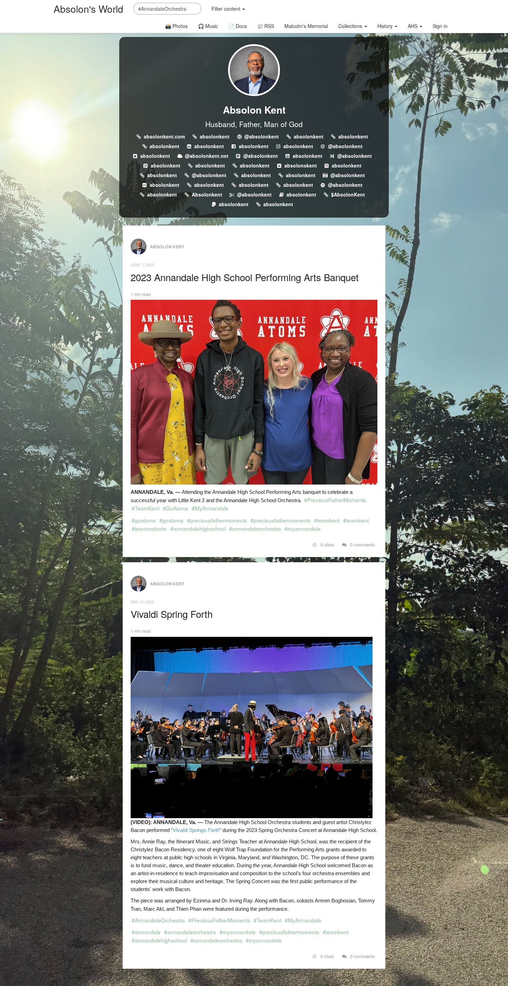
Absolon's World (88, 9)
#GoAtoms (175, 508)
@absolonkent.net (206, 155)
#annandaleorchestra (255, 528)
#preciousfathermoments (217, 520)
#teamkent (327, 520)
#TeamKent (145, 508)
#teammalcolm (149, 528)
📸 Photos (176, 25)
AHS (413, 25)
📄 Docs (237, 25)
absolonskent (300, 165)
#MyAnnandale (210, 508)
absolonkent (214, 136)
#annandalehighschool (198, 528)
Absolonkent (207, 194)
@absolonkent (261, 136)
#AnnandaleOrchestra (158, 920)
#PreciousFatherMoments (335, 500)
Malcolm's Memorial (306, 25)
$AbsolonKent (348, 194)
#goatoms (144, 520)
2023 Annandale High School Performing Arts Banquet (245, 277)
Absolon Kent (254, 110)
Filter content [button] (226, 8)
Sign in (440, 25)
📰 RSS (265, 25)
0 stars (326, 544)
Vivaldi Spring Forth (172, 614)
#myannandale (302, 528)
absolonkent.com (164, 136)
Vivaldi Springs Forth (196, 830)
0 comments (362, 544)
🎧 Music (208, 25)
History (385, 25)
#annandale (146, 932)
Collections (351, 25)
